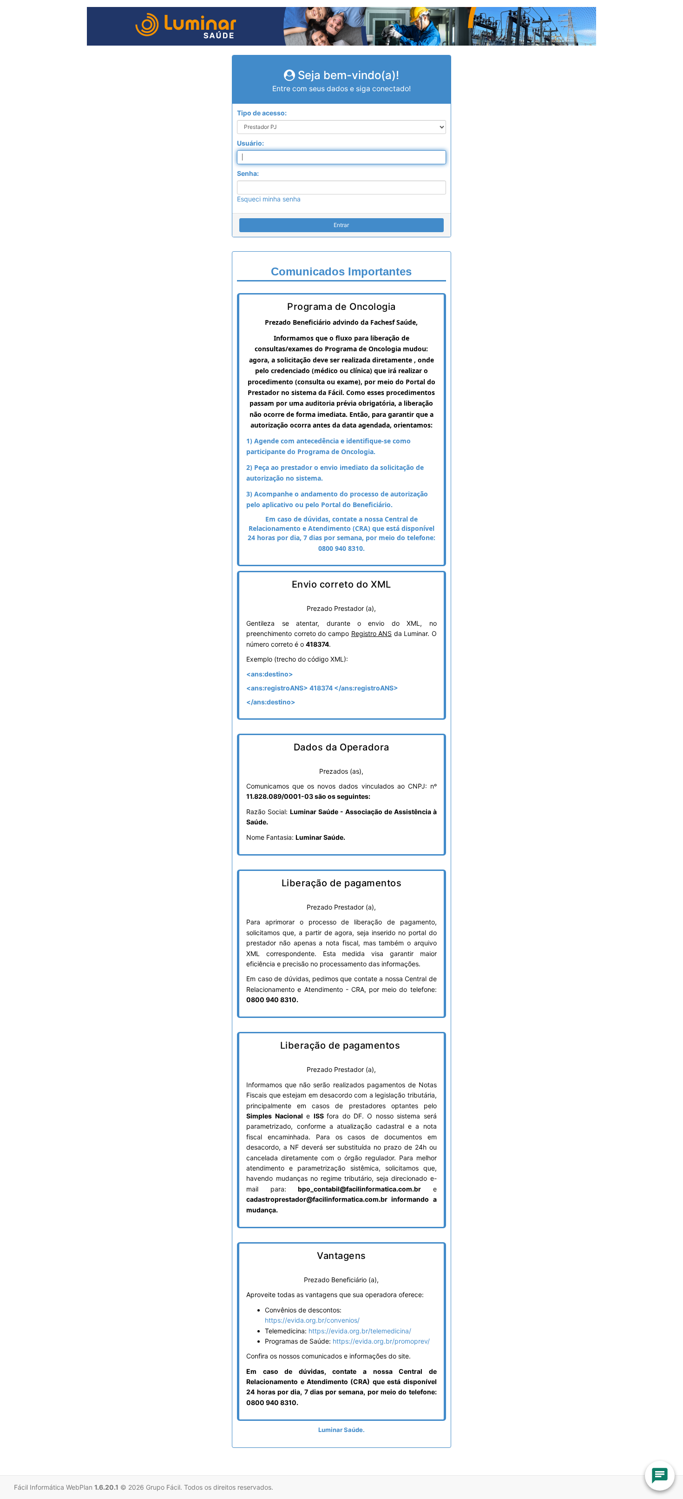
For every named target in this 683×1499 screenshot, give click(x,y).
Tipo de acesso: (262, 113)
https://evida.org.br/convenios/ (312, 1320)
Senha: (248, 173)
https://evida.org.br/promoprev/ (381, 1341)
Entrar (341, 224)
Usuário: (250, 143)
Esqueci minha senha (269, 199)
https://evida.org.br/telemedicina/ (360, 1331)
